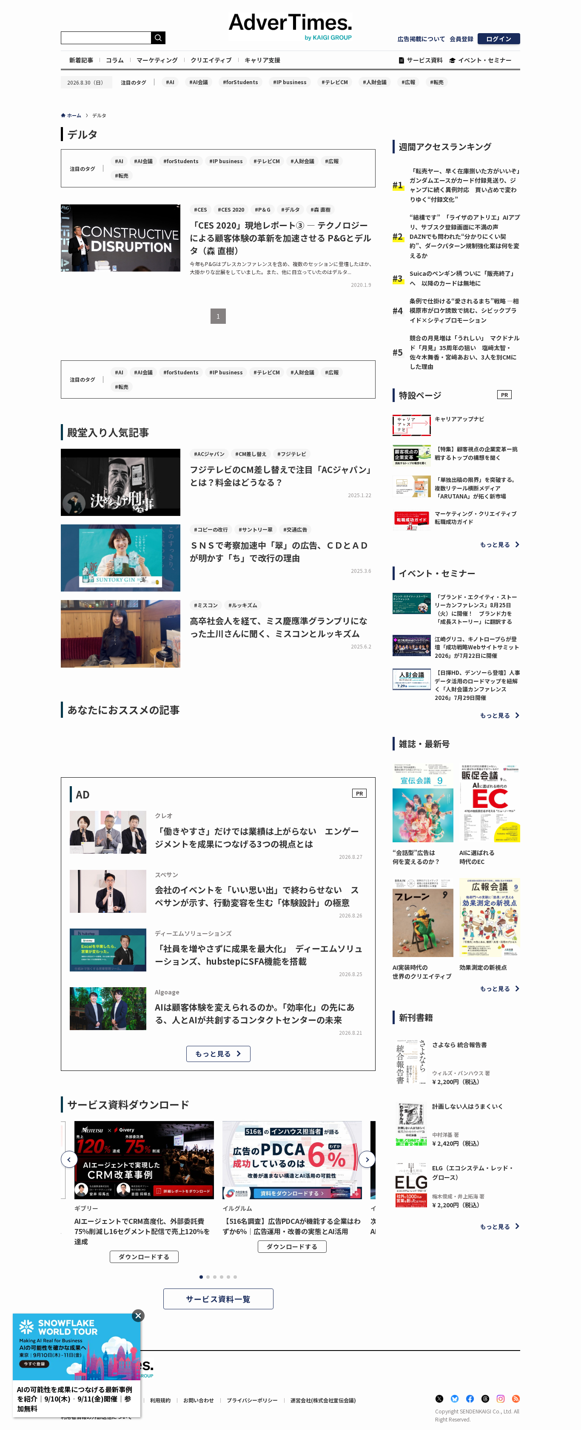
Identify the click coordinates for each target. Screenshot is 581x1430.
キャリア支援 (262, 60)
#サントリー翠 (256, 529)
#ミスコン (206, 605)
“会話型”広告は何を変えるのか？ (416, 857)
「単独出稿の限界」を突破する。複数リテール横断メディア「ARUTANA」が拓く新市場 (476, 488)
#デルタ (290, 209)
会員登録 (461, 38)
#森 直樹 (320, 209)
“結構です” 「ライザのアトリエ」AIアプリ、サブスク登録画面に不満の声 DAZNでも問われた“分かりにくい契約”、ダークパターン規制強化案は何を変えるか (465, 236)
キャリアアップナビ (459, 419)
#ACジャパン (209, 453)
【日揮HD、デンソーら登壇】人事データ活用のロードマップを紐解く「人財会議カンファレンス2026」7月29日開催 (477, 685)
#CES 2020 (231, 209)
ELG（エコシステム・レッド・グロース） (473, 1172)
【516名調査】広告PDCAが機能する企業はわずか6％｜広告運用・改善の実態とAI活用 (291, 1226)
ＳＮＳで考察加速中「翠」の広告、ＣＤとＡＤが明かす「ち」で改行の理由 (279, 551)
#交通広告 (295, 529)
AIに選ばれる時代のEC (477, 857)
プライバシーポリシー (252, 1400)
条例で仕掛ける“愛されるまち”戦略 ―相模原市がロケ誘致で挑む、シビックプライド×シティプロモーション (464, 310)
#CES (200, 209)
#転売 (437, 81)
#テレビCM (335, 81)
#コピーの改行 (211, 529)
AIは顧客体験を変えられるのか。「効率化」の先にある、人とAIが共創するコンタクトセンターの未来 (255, 1013)
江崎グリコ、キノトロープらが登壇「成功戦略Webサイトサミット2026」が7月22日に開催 (477, 647)
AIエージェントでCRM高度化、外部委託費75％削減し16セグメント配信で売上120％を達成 (142, 1231)
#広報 (408, 81)
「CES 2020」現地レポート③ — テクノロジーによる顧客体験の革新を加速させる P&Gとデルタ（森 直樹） (280, 238)
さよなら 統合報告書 (459, 1044)
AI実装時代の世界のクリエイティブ (422, 971)
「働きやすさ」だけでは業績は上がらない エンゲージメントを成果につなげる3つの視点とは (257, 837)
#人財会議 (375, 81)
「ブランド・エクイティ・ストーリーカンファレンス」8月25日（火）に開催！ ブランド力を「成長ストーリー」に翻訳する (476, 609)
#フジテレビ (291, 453)
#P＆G (263, 209)
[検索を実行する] (158, 37)
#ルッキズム (242, 605)
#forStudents (240, 81)
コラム (115, 60)
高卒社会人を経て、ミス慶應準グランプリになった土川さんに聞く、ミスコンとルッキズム (278, 627)
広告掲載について (421, 38)
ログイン (499, 38)
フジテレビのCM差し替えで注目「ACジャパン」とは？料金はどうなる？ (282, 475)
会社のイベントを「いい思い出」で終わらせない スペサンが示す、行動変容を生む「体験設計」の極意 (257, 896)
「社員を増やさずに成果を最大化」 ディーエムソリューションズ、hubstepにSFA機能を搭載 (259, 954)
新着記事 (81, 60)
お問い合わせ (198, 1400)
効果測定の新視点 (483, 967)
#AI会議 (198, 81)
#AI (170, 81)
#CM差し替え (251, 453)
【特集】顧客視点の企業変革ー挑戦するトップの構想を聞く (476, 453)
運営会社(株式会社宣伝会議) (323, 1400)
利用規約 (160, 1400)
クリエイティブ (211, 60)
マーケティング (157, 60)
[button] (69, 1159)
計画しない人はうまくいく (468, 1106)
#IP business (290, 81)
